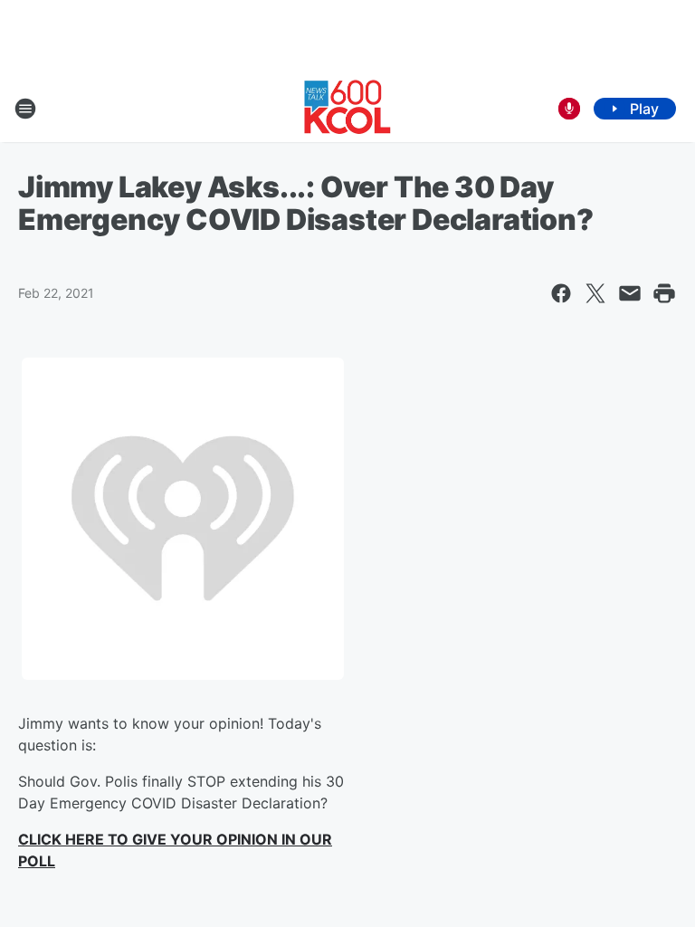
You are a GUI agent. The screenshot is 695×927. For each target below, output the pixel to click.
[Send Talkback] (569, 108)
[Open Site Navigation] (25, 108)
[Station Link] (347, 109)
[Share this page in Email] (630, 293)
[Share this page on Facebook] (561, 293)
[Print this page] (664, 293)
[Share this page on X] (595, 293)
